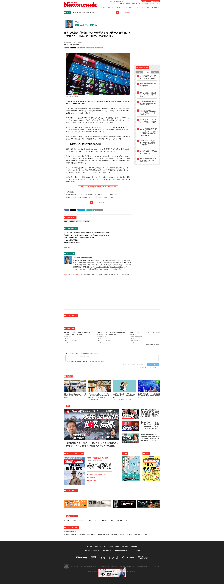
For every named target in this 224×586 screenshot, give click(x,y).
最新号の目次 (92, 480)
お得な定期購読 (155, 1)
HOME (65, 274)
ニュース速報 (142, 3)
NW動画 (104, 520)
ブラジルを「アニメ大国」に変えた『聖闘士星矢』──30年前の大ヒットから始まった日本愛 (148, 121)
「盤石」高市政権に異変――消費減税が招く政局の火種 (79, 237)
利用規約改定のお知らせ (70, 531)
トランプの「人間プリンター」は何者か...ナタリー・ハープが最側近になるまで (148, 152)
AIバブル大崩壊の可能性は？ (72, 240)
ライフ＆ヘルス (141, 7)
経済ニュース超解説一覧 (75, 274)
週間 (155, 72)
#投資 (74, 12)
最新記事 (128, 3)
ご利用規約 (87, 550)
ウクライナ (82, 520)
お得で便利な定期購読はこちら (97, 474)
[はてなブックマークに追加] (81, 47)
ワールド (103, 7)
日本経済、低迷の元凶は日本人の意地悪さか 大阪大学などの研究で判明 (89, 197)
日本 (113, 7)
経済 (109, 7)
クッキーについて (96, 550)
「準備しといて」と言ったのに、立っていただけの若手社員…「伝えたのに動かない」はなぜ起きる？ (148, 143)
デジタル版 (91, 477)
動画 (148, 3)
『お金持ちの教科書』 (102, 267)
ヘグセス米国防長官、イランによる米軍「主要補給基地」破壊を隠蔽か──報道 (148, 103)
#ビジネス (86, 12)
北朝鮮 (74, 520)
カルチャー (132, 7)
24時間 (147, 72)
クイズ (111, 520)
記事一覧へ (67, 247)
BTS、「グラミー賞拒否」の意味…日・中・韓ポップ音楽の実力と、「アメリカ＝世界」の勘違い (148, 94)
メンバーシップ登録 (108, 546)
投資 (126, 520)
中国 (90, 520)
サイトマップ (137, 550)
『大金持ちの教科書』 (116, 267)
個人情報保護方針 (107, 550)
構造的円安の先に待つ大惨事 (72, 242)
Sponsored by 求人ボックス (153, 344)
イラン (96, 520)
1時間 (139, 72)
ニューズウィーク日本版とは (94, 546)
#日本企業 (93, 12)
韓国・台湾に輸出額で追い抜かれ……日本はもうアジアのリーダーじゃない (148, 85)
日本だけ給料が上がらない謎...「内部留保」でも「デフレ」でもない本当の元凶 (91, 194)
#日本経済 (80, 12)
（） (71, 44)
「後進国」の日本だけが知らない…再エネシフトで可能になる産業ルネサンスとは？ (87, 235)
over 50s (119, 520)
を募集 (145, 534)
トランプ (66, 520)
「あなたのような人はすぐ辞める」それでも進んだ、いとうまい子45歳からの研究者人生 (148, 77)
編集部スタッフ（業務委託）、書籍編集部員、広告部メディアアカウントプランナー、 (104, 534)
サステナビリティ (156, 7)
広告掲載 (117, 546)
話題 (148, 7)
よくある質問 (134, 546)
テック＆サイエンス (122, 7)
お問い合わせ (125, 546)
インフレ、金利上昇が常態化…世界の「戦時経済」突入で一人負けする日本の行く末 (87, 232)
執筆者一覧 (134, 3)
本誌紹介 (145, 1)
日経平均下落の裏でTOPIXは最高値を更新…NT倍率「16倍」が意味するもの (148, 160)
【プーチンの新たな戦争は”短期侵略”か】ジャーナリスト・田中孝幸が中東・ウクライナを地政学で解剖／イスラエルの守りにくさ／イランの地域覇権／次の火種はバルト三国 (148, 132)
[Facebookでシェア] (66, 47)
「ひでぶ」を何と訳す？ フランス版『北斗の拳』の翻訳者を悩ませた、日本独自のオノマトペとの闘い (148, 112)
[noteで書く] (89, 47)
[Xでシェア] (73, 47)
